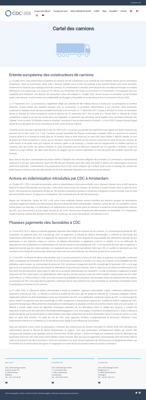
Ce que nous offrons (42, 11)
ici (53, 234)
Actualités (113, 11)
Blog (104, 11)
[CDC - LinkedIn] (136, 392)
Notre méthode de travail (80, 11)
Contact (123, 11)
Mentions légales (44, 393)
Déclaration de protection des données (65, 393)
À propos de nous (60, 11)
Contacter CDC (136, 3)
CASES (96, 11)
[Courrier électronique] (6, 382)
